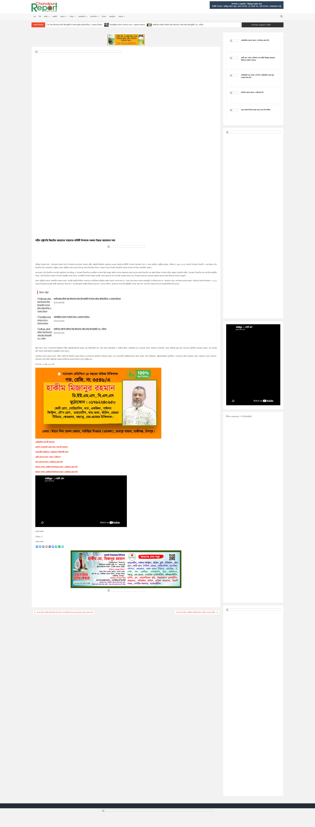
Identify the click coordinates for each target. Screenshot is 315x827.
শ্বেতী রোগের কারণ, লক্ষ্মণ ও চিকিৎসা (48, 457)
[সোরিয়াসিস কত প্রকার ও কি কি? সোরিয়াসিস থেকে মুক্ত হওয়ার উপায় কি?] (234, 78)
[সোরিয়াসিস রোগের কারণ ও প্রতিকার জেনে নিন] (234, 43)
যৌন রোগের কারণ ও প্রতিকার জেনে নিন (49, 462)
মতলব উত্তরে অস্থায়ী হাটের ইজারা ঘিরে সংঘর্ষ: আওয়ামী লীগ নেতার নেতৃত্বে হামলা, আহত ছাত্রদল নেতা (65, 612)
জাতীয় (45, 16)
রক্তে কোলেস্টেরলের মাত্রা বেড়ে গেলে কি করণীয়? (256, 110)
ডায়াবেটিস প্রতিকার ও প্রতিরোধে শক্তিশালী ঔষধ (51, 452)
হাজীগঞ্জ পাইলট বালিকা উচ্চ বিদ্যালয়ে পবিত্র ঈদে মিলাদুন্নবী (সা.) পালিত (178, 25)
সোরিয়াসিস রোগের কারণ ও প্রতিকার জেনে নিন (255, 40)
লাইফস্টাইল (93, 16)
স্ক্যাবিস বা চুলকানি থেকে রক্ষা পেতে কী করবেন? (51, 447)
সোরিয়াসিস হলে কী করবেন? (45, 442)
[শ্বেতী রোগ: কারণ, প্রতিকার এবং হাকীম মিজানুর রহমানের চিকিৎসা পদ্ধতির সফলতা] (234, 61)
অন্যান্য (120, 16)
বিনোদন (104, 16)
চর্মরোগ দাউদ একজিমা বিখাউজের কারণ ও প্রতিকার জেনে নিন (56, 467)
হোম (34, 16)
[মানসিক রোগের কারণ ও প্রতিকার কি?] (234, 95)
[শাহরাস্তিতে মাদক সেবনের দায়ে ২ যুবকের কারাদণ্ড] (106, 25)
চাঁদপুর (71, 16)
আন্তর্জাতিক (81, 16)
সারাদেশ (62, 16)
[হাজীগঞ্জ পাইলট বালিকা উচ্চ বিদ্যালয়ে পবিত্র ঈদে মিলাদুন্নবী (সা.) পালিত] (149, 25)
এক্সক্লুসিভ (112, 16)
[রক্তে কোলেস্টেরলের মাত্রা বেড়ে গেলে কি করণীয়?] (234, 113)
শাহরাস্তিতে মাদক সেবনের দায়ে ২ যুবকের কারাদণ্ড (127, 25)
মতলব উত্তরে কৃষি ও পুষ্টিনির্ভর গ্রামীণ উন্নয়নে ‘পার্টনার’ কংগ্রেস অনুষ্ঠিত (195, 612)
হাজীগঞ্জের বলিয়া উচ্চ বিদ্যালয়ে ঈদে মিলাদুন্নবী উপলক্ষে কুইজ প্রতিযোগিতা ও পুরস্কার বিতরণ (69, 25)
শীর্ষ (40, 16)
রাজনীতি (55, 16)
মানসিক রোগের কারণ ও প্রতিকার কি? (252, 92)
